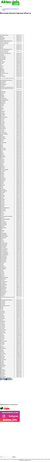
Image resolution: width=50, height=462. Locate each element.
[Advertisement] (25, 25)
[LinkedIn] (8, 379)
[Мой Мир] (4, 379)
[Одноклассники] (2, 379)
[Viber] (10, 379)
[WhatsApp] (11, 379)
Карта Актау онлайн (18, 459)
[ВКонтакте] (1, 379)
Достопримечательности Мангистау (11, 8)
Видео (4, 10)
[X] (6, 379)
